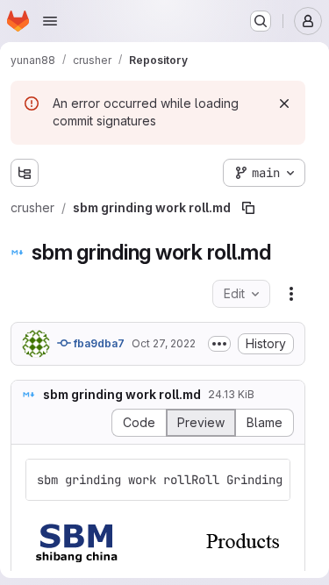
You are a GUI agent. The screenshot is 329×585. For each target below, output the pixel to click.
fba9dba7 (98, 343)
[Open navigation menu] (50, 21)
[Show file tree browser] (25, 173)
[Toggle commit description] (219, 344)
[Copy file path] (248, 208)
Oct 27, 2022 (164, 343)
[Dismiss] (284, 103)
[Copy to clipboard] (269, 480)
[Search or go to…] (260, 21)
